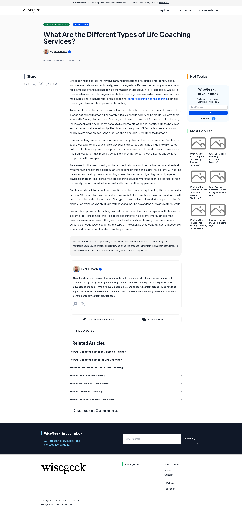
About (167, 470)
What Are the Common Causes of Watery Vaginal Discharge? (198, 192)
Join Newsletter (208, 10)
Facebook (169, 488)
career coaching (137, 98)
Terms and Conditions (63, 504)
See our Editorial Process (101, 319)
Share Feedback (156, 319)
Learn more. (164, 3)
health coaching (157, 98)
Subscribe (208, 113)
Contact (168, 474)
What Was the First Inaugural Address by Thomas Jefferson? (197, 159)
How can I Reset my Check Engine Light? (217, 223)
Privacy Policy (47, 504)
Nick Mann (60, 51)
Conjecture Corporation (71, 500)
